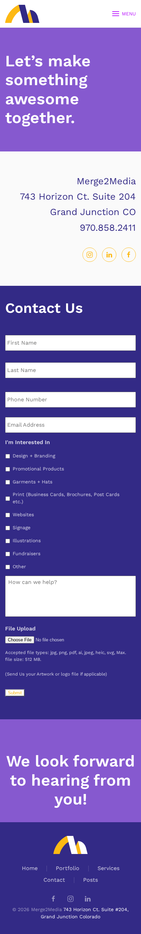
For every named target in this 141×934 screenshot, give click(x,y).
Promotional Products (38, 468)
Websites (23, 514)
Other (19, 566)
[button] (124, 13)
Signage (21, 527)
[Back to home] (23, 13)
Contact (54, 880)
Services (108, 868)
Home (30, 868)
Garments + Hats (32, 481)
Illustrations (27, 540)
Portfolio (67, 868)
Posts (90, 880)
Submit (15, 692)
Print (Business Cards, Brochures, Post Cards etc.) (66, 498)
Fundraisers (26, 553)
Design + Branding (34, 455)
